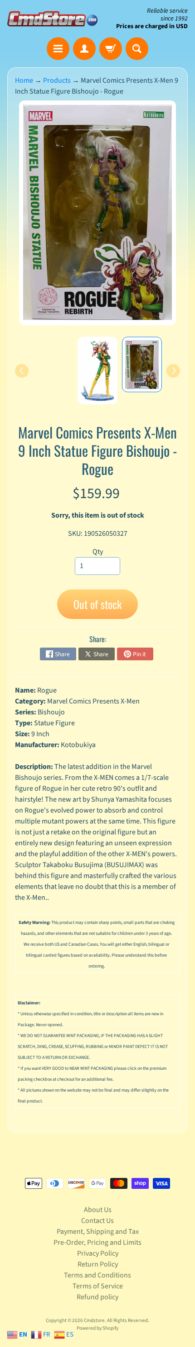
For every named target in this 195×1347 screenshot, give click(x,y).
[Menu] (58, 48)
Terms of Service (98, 1286)
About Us (98, 1210)
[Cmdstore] (52, 18)
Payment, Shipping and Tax (98, 1232)
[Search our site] (137, 48)
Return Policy (98, 1264)
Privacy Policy (97, 1253)
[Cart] (110, 48)
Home (24, 80)
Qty (98, 552)
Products (57, 80)
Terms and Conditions (97, 1275)
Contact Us (97, 1221)
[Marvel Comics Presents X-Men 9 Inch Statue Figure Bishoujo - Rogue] (142, 364)
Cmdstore (94, 1320)
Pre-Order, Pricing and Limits (97, 1242)
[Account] (84, 48)
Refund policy (97, 1297)
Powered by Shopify (97, 1328)
